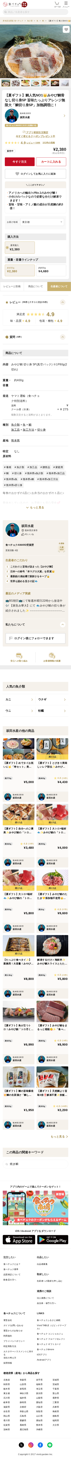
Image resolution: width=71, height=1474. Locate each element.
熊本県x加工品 (57, 473)
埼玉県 (39, 1389)
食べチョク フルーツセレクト (51, 1339)
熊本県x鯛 (28, 479)
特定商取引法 (9, 1346)
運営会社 (7, 1320)
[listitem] (19, 699)
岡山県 (6, 1416)
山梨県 (39, 1398)
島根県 (56, 1411)
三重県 (56, 1402)
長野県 (56, 1398)
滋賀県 (6, 1407)
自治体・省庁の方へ (46, 1303)
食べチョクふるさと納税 (48, 1320)
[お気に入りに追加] (66, 29)
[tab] (12, 286)
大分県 (56, 1425)
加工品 (15, 429)
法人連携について (45, 1298)
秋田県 (6, 1384)
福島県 (39, 1384)
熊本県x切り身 (14, 485)
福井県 (23, 1398)
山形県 (23, 1384)
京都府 (23, 1407)
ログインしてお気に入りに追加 (38, 173)
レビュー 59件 (33, 143)
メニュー (66, 7)
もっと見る (37, 507)
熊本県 (15, 440)
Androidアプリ (44, 1360)
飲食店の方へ (9, 1280)
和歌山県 (24, 1411)
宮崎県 (6, 1429)
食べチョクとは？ (12, 1264)
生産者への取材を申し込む (50, 1281)
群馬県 (23, 1389)
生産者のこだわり (17, 560)
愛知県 (39, 1402)
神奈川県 (24, 1393)
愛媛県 (23, 1420)
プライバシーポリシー (14, 1341)
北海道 (6, 1380)
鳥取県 (39, 1411)
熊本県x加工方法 (48, 479)
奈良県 (6, 1411)
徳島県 (56, 1416)
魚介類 (15, 424)
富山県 (56, 1393)
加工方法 (28, 429)
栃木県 (6, 1389)
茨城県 (56, 1384)
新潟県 (39, 1393)
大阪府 (39, 1407)
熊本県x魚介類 (35, 473)
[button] (35, 312)
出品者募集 (42, 1264)
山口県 (39, 1416)
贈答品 (46, 467)
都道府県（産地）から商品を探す (21, 1373)
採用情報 (7, 1363)
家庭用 (59, 467)
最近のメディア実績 (18, 593)
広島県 (23, 1416)
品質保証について (12, 1274)
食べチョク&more (45, 1349)
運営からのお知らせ (13, 1330)
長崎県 (23, 1425)
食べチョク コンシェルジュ (50, 1334)
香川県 (6, 1420)
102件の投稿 (49, 142)
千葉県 (56, 1389)
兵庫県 (56, 1407)
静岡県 (23, 1402)
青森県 (23, 1380)
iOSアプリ (42, 1354)
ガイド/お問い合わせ (13, 1325)
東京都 (6, 1393)
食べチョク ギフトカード (49, 1344)
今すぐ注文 (20, 161)
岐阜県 (6, 1402)
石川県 (6, 1398)
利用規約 (7, 1336)
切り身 (41, 429)
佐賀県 (6, 1425)
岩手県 (39, 1380)
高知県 (39, 1420)
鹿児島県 (24, 1429)
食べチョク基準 (10, 1269)
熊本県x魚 (11, 479)
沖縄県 (39, 1429)
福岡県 (56, 1420)
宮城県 (56, 1380)
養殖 (8, 467)
